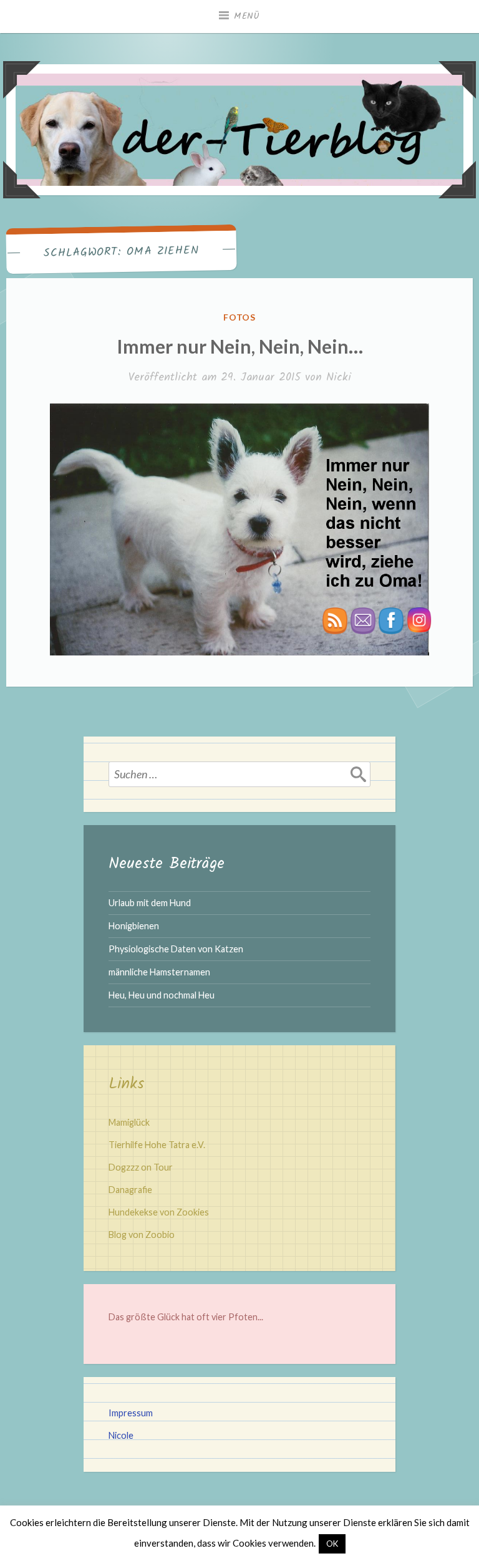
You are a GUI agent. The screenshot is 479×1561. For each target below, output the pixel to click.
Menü (247, 16)
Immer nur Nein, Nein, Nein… (240, 346)
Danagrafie (130, 1189)
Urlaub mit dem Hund (150, 902)
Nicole (121, 1435)
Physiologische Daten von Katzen (176, 949)
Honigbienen (134, 926)
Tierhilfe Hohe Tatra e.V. (157, 1144)
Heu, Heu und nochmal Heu (162, 995)
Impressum (131, 1413)
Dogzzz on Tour (141, 1167)
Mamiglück (129, 1122)
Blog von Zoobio (142, 1234)
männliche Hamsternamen (159, 972)
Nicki (338, 378)
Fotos (239, 317)
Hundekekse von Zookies (159, 1212)
